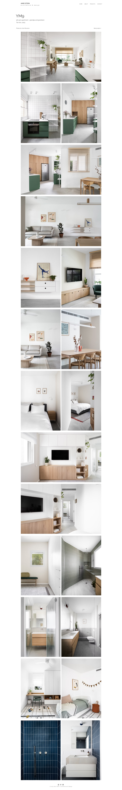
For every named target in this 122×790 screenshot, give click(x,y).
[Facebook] (61, 784)
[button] (92, 4)
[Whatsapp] (58, 784)
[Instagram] (63, 784)
